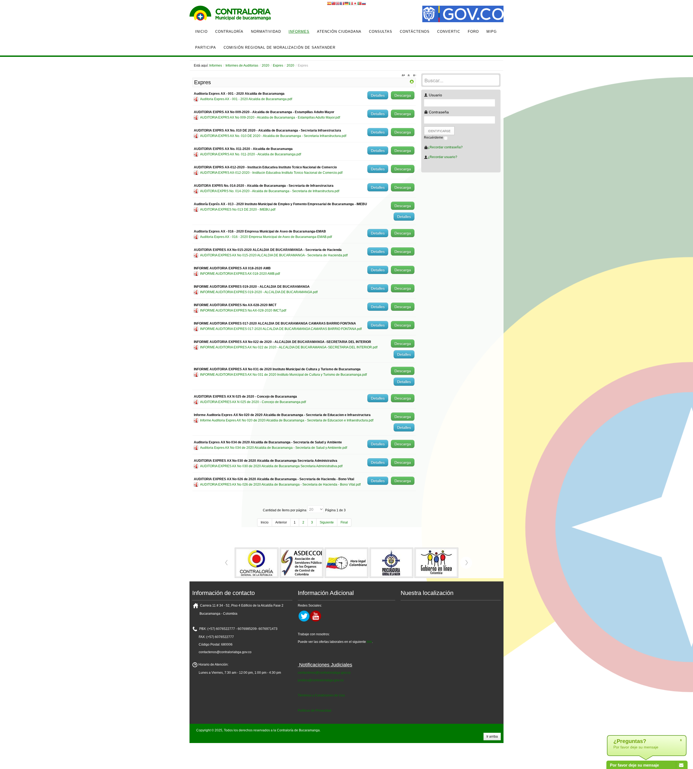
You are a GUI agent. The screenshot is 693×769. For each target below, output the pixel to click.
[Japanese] (355, 3)
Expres (278, 65)
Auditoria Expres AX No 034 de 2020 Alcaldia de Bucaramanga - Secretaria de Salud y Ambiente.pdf (273, 448)
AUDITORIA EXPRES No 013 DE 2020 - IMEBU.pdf (237, 209)
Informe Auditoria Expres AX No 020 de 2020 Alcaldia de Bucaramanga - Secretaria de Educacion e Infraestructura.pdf (286, 420)
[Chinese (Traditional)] (333, 3)
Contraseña (438, 112)
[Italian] (351, 3)
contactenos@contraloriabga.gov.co (324, 673)
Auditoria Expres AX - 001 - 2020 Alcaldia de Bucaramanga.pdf (246, 99)
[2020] (412, 81)
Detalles (378, 95)
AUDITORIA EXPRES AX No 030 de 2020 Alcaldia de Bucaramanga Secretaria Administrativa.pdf (271, 466)
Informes (215, 65)
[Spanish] (329, 3)
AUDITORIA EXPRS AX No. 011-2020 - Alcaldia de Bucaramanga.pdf (250, 154)
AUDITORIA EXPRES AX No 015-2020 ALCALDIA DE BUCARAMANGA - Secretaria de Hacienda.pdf (274, 255)
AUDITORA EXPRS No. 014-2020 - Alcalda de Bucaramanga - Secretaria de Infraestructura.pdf (269, 191)
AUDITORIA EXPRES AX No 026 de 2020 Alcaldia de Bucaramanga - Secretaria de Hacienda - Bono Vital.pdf (280, 484)
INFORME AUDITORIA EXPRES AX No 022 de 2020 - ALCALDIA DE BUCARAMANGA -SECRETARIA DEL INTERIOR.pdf (288, 347)
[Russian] (364, 3)
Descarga (402, 95)
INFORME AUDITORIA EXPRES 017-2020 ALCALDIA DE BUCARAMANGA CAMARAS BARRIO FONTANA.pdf (281, 329)
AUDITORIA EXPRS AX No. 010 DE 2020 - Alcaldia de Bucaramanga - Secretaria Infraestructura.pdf (273, 136)
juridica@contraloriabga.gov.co (321, 680)
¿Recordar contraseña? (445, 147)
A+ (404, 75)
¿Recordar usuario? (442, 157)
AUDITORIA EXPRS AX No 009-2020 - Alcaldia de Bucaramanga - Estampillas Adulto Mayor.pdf (270, 117)
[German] (346, 3)
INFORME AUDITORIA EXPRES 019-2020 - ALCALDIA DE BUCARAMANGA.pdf (259, 292)
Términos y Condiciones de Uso (321, 695)
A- (413, 75)
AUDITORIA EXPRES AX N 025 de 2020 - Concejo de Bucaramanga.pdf (253, 402)
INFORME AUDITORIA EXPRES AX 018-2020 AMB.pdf (240, 274)
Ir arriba (492, 736)
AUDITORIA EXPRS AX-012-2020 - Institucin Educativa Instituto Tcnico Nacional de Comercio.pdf (271, 173)
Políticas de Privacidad (314, 710)
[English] (338, 3)
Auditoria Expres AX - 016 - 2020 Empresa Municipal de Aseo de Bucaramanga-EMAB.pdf (266, 237)
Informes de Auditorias (241, 65)
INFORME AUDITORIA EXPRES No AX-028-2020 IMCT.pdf (243, 310)
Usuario (435, 95)
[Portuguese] (359, 3)
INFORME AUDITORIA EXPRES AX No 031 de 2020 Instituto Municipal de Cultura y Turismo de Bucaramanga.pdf (283, 375)
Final (344, 522)
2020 (265, 65)
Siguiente (327, 522)
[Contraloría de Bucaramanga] (230, 15)
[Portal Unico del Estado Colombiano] (463, 15)
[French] (342, 3)
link (369, 642)
